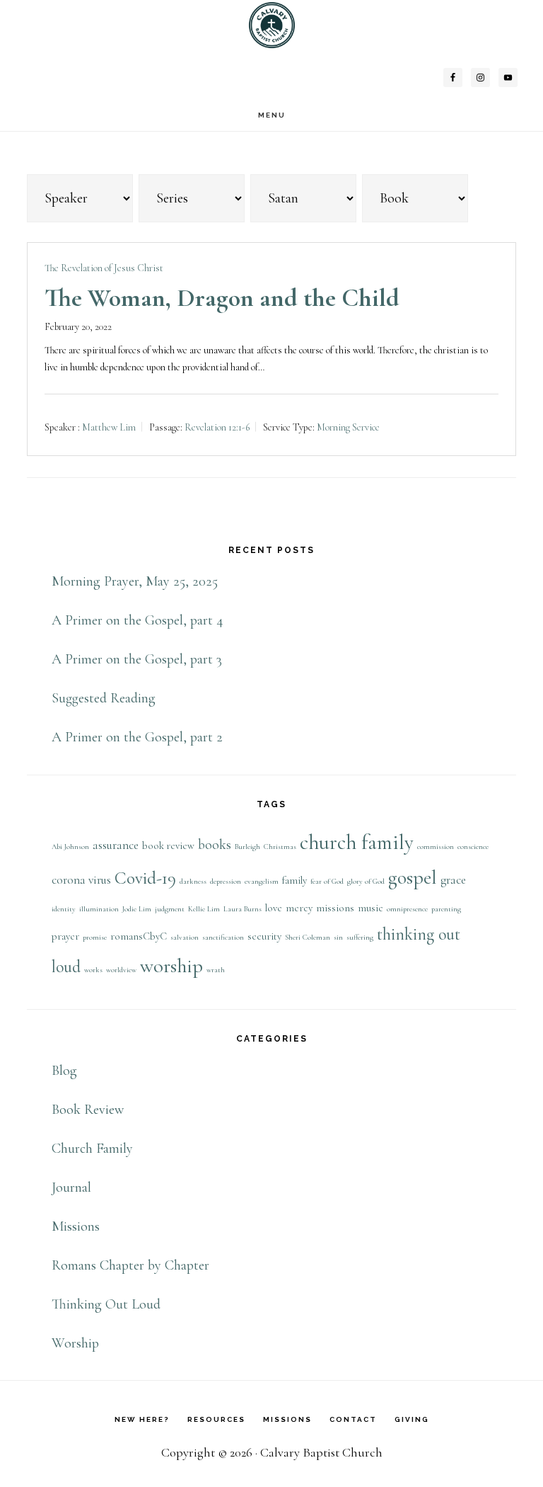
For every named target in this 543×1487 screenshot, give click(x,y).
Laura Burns (242, 908)
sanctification (223, 937)
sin (338, 937)
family (294, 880)
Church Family (92, 1148)
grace (453, 879)
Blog (64, 1070)
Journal (71, 1187)
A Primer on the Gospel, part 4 (137, 620)
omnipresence (407, 908)
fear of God (327, 881)
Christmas (280, 846)
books (214, 844)
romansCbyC (138, 936)
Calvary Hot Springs (271, 25)
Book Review (88, 1109)
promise (95, 937)
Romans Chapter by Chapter (130, 1265)
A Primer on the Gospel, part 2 (137, 737)
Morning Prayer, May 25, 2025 (135, 581)
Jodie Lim (136, 908)
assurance (116, 845)
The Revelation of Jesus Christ (104, 268)
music (370, 908)
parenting (446, 908)
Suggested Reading (104, 698)
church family (357, 842)
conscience (473, 846)
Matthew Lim (109, 427)
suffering (359, 937)
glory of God (366, 881)
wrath (215, 969)
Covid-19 (145, 878)
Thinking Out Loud (106, 1304)
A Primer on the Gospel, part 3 (137, 659)
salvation (184, 937)
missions (335, 908)
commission (435, 846)
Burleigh (247, 846)
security (264, 936)
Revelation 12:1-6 (217, 427)
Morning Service (348, 427)
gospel (412, 877)
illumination (99, 908)
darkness (193, 881)
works (93, 969)
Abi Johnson (70, 846)
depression (225, 881)
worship (171, 966)
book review (168, 846)
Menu (272, 115)
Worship (75, 1343)
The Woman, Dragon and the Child (222, 298)
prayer (65, 936)
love (273, 908)
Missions (76, 1226)
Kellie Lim (204, 908)
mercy (299, 908)
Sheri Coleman (307, 937)
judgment (170, 908)
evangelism (262, 881)
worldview (121, 969)
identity (64, 908)
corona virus (81, 879)
